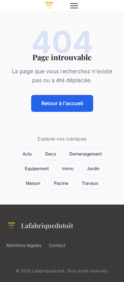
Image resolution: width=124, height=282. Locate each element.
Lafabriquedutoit (47, 225)
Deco (50, 153)
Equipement (37, 168)
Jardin (93, 168)
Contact (57, 245)
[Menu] (74, 6)
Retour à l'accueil (62, 103)
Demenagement (85, 153)
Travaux (90, 183)
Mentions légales (23, 245)
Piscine (61, 183)
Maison (33, 183)
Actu (27, 153)
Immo (67, 168)
